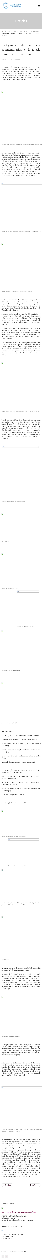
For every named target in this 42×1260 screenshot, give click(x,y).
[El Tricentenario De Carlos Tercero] (12, 5)
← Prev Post (7, 1185)
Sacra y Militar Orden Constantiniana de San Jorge (19, 1212)
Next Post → (34, 1185)
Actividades (16, 59)
